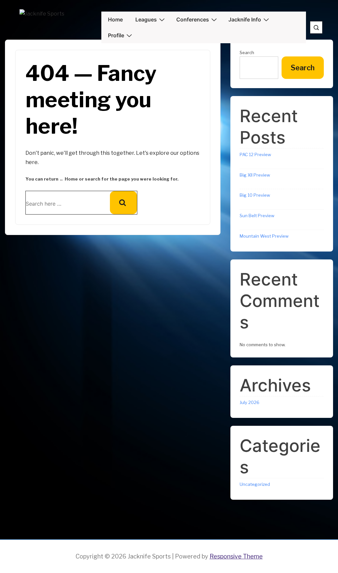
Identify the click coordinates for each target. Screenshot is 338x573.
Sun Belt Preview (257, 215)
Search (303, 67)
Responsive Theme (236, 556)
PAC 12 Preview (255, 154)
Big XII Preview (255, 175)
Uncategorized (255, 484)
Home (115, 19)
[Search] (123, 202)
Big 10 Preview (255, 195)
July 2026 (249, 402)
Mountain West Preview (264, 236)
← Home (68, 179)
